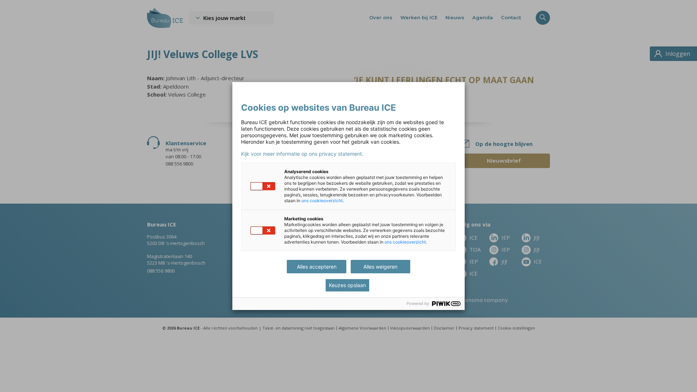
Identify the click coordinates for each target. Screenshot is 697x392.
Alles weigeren (380, 267)
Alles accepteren (317, 267)
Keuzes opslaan (347, 285)
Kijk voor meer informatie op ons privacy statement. (302, 154)
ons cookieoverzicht (322, 200)
